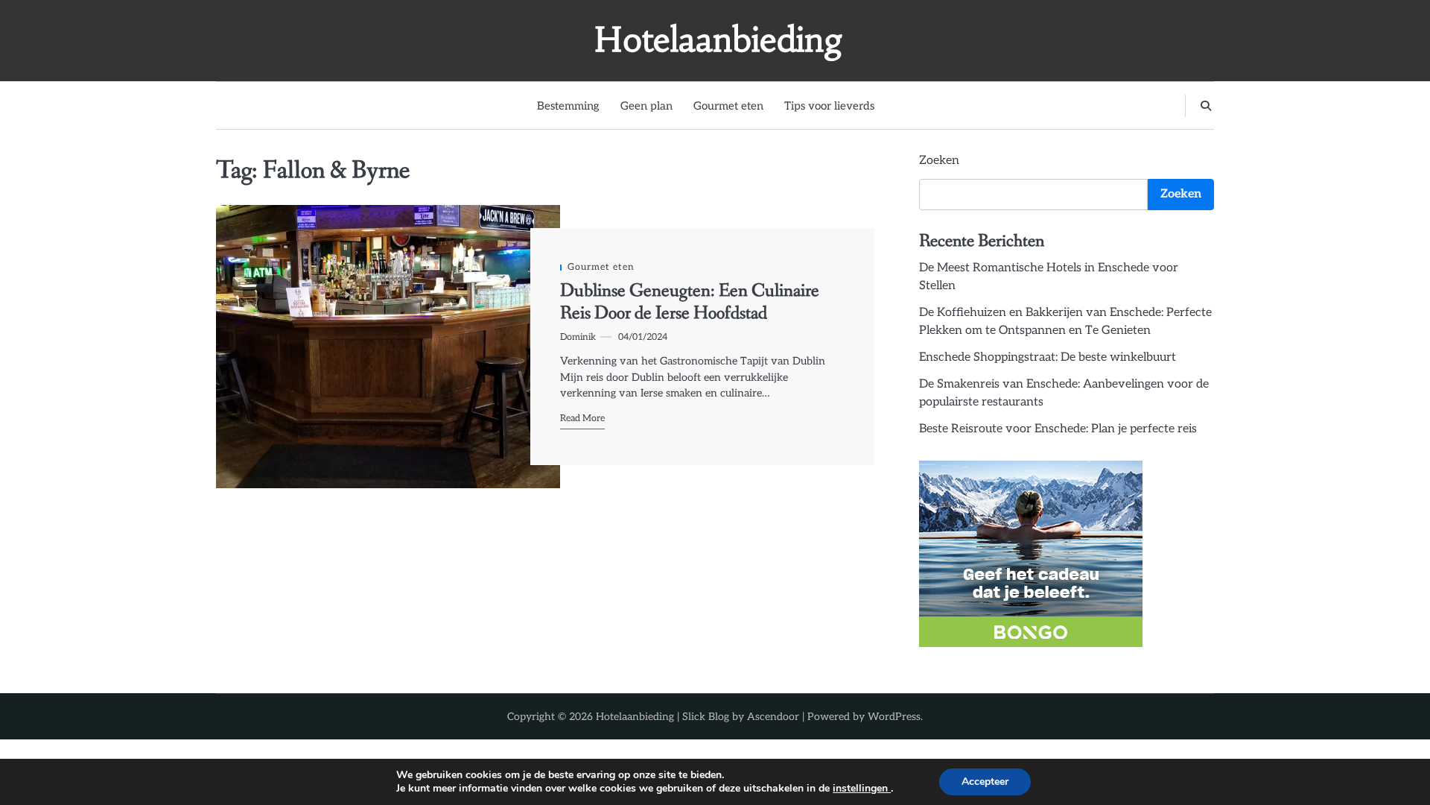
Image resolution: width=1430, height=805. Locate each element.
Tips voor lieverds (829, 106)
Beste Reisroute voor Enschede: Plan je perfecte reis (1058, 429)
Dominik (578, 337)
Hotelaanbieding (718, 39)
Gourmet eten (728, 106)
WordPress (894, 716)
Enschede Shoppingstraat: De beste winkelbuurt (1047, 357)
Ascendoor (773, 716)
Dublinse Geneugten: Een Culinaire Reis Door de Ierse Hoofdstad (689, 302)
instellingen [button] (862, 788)
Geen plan (646, 106)
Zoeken (939, 161)
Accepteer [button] (985, 781)
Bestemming (568, 106)
